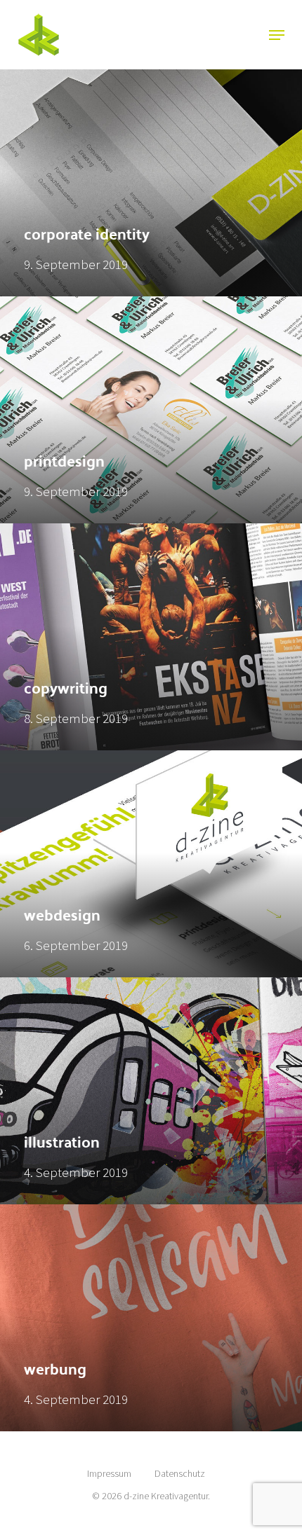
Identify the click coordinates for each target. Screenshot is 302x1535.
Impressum (109, 1473)
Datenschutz (180, 1473)
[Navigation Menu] (276, 33)
